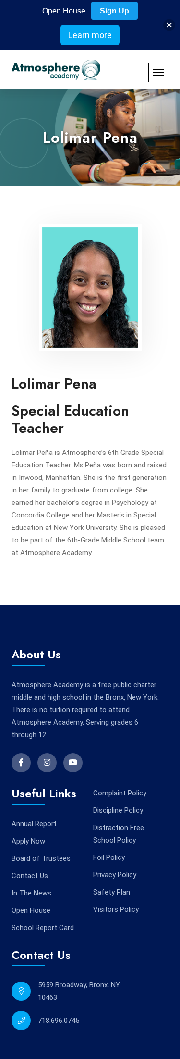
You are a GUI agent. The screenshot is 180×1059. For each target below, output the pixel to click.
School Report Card (43, 927)
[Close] (169, 25)
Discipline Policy (118, 810)
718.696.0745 (58, 1020)
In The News (31, 893)
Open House (31, 910)
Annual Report (34, 823)
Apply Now (28, 841)
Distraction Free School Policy (118, 834)
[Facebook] (21, 762)
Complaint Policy (119, 793)
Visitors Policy (116, 909)
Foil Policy (109, 857)
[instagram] (47, 762)
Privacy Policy (114, 874)
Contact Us (30, 875)
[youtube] (73, 762)
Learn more (90, 35)
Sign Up (114, 11)
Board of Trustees (41, 858)
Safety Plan (111, 892)
